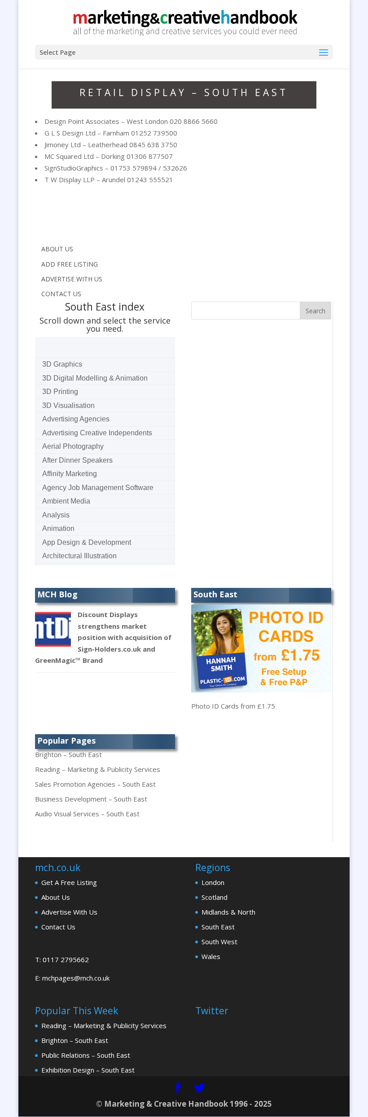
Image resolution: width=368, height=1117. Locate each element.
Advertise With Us (69, 911)
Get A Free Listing (69, 882)
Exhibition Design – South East (88, 1069)
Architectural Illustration (79, 556)
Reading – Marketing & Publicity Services (97, 769)
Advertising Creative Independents (97, 433)
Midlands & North (228, 911)
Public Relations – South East (85, 1055)
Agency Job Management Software (97, 487)
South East (218, 926)
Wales (211, 956)
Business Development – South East (91, 798)
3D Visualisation (68, 405)
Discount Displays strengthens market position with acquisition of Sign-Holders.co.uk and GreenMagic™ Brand (103, 637)
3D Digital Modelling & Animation (95, 378)
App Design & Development (86, 542)
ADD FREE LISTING (69, 264)
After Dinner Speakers (77, 460)
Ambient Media (66, 501)
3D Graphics (62, 364)
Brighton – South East (68, 754)
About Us (55, 897)
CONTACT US (61, 293)
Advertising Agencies (76, 419)
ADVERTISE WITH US (71, 279)
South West (219, 941)
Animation (58, 528)
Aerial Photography (73, 446)
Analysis (56, 515)
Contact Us (58, 926)
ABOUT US (57, 249)
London (213, 882)
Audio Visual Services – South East (87, 813)
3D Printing (60, 391)
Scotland (215, 897)
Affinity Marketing (69, 473)
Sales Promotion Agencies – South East (95, 784)
